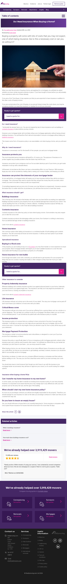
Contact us (33, 4)
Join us (40, 4)
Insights (41, 9)
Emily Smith (12, 32)
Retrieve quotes (58, 4)
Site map (41, 560)
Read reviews (53, 457)
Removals (26, 545)
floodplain (32, 247)
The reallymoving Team (10, 30)
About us (25, 4)
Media (41, 540)
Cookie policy (43, 567)
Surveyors (26, 538)
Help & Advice (33, 9)
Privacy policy (43, 563)
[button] (17, 502)
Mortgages (26, 548)
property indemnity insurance (22, 294)
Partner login (47, 4)
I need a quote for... (13, 116)
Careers (41, 552)
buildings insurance (8, 137)
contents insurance (8, 129)
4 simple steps (43, 491)
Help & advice (27, 541)
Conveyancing (27, 535)
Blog (47, 9)
